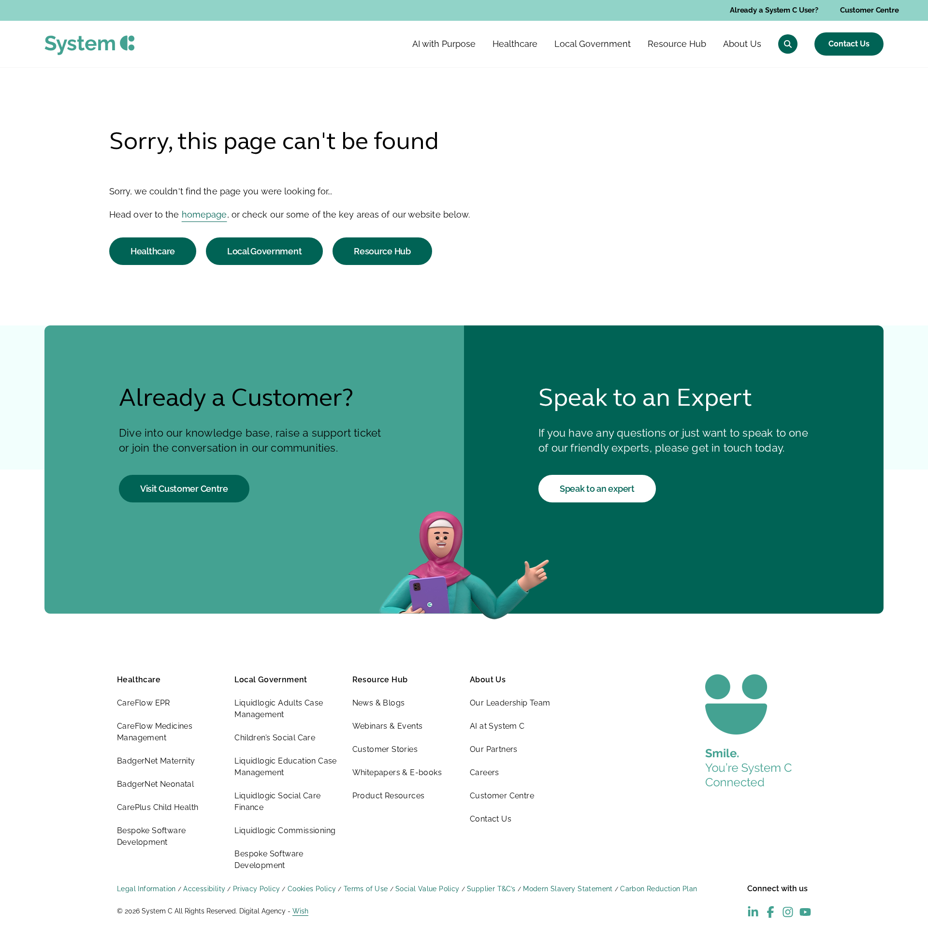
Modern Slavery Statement (568, 889)
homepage (204, 214)
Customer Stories (385, 749)
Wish (300, 911)
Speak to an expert (597, 489)
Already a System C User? (774, 10)
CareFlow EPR (143, 702)
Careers (484, 772)
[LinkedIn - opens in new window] (753, 912)
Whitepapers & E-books (397, 772)
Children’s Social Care (274, 737)
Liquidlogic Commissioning (284, 830)
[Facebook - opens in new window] (770, 912)
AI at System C (497, 726)
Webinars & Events (387, 726)
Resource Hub (382, 251)
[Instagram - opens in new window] (788, 912)
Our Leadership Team (510, 702)
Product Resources (388, 795)
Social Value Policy (427, 889)
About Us (488, 679)
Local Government (264, 251)
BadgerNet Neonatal (155, 784)
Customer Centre (869, 10)
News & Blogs (378, 702)
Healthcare (152, 251)
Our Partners (494, 749)
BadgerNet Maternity (156, 760)
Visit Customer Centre (184, 489)
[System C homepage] (89, 45)
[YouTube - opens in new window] (805, 912)
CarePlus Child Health (157, 807)
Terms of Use (366, 889)
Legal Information (146, 889)
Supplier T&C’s (491, 889)
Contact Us (849, 43)
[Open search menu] (788, 44)
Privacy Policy (256, 889)
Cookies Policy (312, 889)
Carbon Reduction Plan (658, 889)
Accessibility (204, 889)
